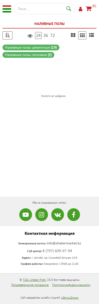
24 (38, 35)
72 (52, 35)
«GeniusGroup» (70, 297)
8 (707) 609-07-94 (57, 250)
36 (45, 35)
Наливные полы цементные (31, 47)
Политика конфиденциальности (71, 285)
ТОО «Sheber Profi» (34, 280)
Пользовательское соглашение (30, 285)
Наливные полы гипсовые (28, 54)
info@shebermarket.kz (63, 243)
